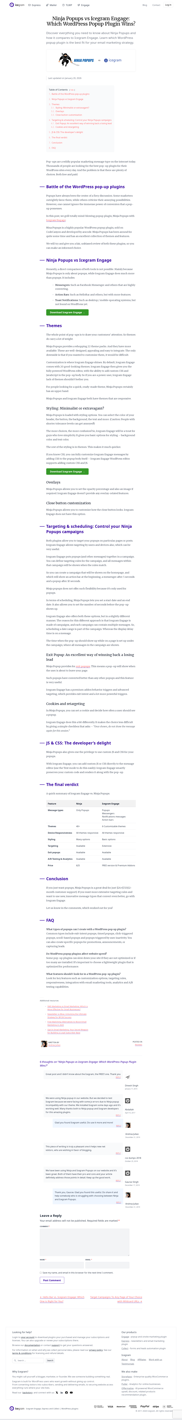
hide (72, 90)
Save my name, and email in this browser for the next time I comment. (78, 1272)
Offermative (128, 1388)
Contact (156, 5)
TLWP (69, 5)
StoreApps (127, 1376)
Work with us (155, 1359)
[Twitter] (57, 1392)
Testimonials (128, 1363)
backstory (28, 1392)
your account (27, 1337)
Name (43, 1260)
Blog (145, 5)
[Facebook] (66, 1392)
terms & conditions (22, 1353)
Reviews (138, 1044)
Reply (118, 1077)
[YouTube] (71, 1392)
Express (36, 5)
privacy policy (96, 1350)
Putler (125, 1384)
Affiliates (141, 1359)
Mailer (53, 5)
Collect (125, 1348)
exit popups (83, 666)
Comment (45, 1226)
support (56, 1345)
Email (88, 1260)
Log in (168, 4)
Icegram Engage (56, 220)
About (125, 1359)
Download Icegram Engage (66, 312)
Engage (85, 5)
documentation (32, 1345)
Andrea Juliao (54, 1045)
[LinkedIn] (61, 1392)
